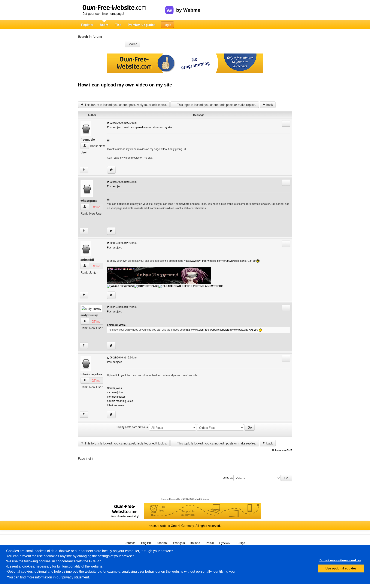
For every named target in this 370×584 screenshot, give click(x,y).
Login (167, 24)
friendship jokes (116, 396)
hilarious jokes (115, 405)
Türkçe (240, 543)
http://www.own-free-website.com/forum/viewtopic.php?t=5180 (220, 260)
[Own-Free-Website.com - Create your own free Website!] (121, 10)
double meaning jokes (120, 401)
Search (132, 44)
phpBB (176, 499)
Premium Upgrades (141, 24)
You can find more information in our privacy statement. (48, 577)
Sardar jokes (114, 388)
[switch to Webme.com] (182, 6)
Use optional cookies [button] (341, 568)
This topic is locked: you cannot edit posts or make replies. (216, 105)
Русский (224, 543)
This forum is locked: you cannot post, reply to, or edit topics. (125, 105)
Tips (118, 24)
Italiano (195, 543)
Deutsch (130, 543)
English (146, 543)
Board (104, 24)
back (269, 105)
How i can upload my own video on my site (125, 85)
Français (179, 543)
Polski (210, 543)
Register (87, 24)
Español (162, 543)
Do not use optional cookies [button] (340, 560)
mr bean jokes (115, 392)
